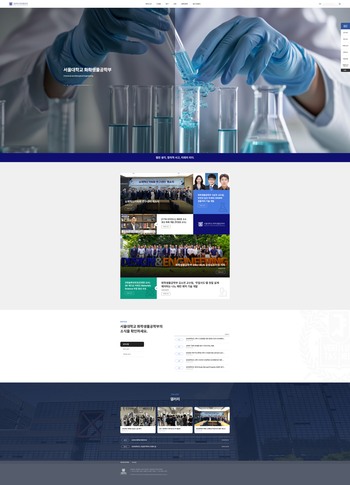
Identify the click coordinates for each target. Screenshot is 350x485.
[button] (65, 85)
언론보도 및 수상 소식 (345, 65)
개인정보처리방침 (124, 462)
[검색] (340, 4)
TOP (344, 70)
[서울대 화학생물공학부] (18, 4)
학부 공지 (126, 349)
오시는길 (134, 462)
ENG (320, 4)
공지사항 (126, 344)
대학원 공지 (127, 354)
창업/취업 (345, 59)
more (227, 334)
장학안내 (345, 52)
